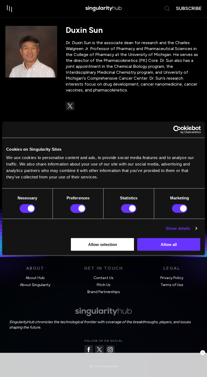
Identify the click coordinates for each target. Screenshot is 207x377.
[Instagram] (110, 349)
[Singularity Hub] (103, 8)
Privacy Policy (171, 278)
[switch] (78, 208)
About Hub (35, 278)
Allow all (169, 244)
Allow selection (102, 244)
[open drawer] (9, 8)
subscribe (189, 8)
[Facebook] (88, 349)
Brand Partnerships (103, 292)
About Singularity (35, 285)
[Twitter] (99, 349)
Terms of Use (172, 285)
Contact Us (103, 278)
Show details (178, 228)
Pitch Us (104, 285)
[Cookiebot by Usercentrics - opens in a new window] (177, 129)
